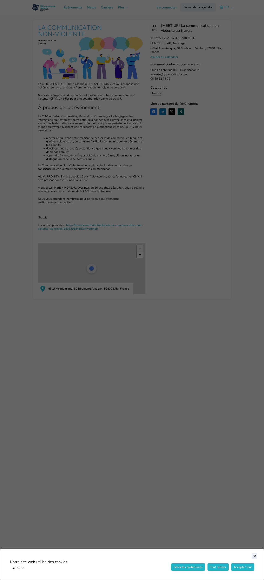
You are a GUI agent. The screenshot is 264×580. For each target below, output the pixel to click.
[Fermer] (254, 556)
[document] (132, 564)
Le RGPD (18, 568)
